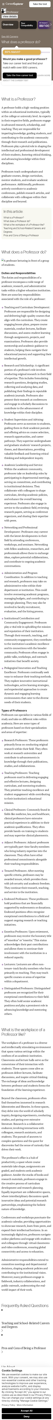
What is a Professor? (14, 217)
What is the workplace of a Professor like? (24, 225)
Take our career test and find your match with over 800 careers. (25, 63)
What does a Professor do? (17, 221)
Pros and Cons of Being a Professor (21, 235)
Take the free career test (19, 75)
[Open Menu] (15, 4)
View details (10, 16)
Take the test (40, 4)
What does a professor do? (20, 42)
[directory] (26, 223)
